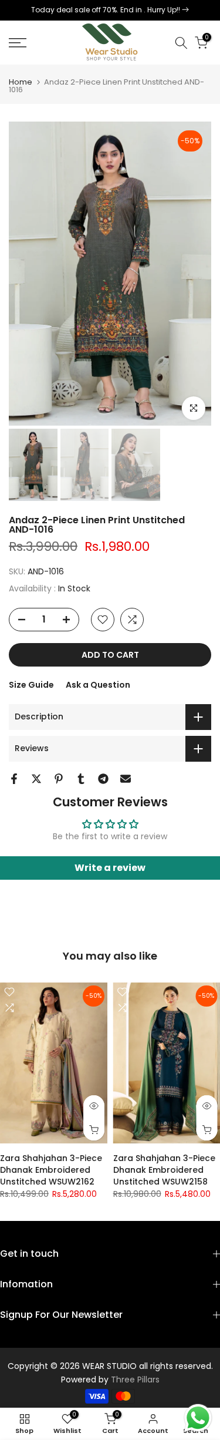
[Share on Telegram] (103, 778)
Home (20, 82)
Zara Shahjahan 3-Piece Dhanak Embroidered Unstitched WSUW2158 (164, 1169)
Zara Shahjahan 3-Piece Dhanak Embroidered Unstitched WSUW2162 (51, 1169)
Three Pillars (135, 1379)
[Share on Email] (125, 778)
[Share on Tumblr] (81, 778)
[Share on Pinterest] (58, 778)
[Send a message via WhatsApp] (198, 1418)
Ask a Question (98, 685)
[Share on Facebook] (14, 778)
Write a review (110, 867)
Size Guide (31, 685)
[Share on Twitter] (36, 778)
